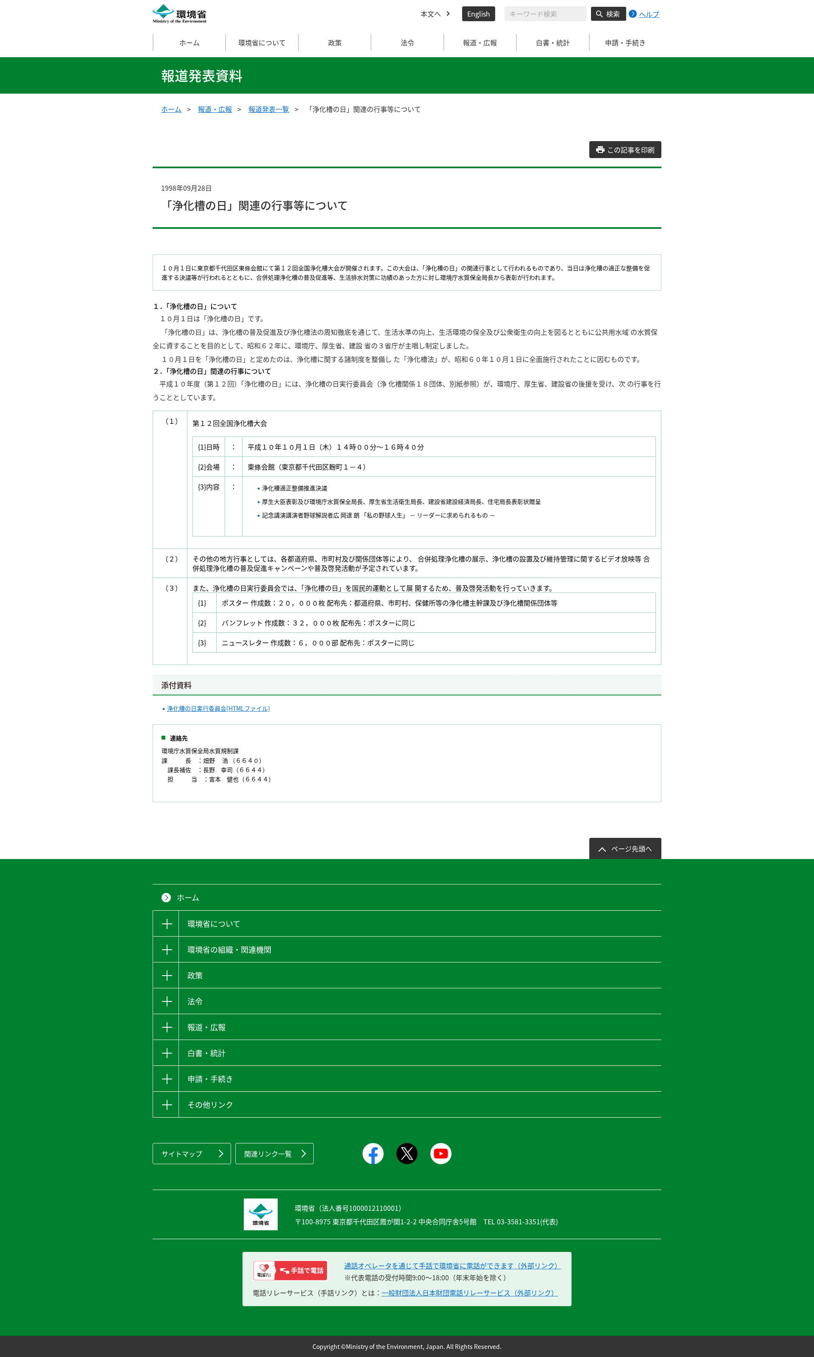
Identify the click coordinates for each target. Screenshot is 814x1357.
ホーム (189, 42)
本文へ (431, 13)
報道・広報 (215, 109)
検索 (613, 13)
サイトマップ (182, 1153)
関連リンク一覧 (268, 1153)
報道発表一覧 (268, 109)
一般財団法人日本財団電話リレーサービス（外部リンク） (470, 1292)
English (478, 13)
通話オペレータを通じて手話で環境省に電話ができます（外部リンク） (452, 1265)
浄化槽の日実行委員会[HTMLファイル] (218, 708)
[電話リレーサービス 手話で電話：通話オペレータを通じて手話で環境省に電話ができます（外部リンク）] (290, 1270)
